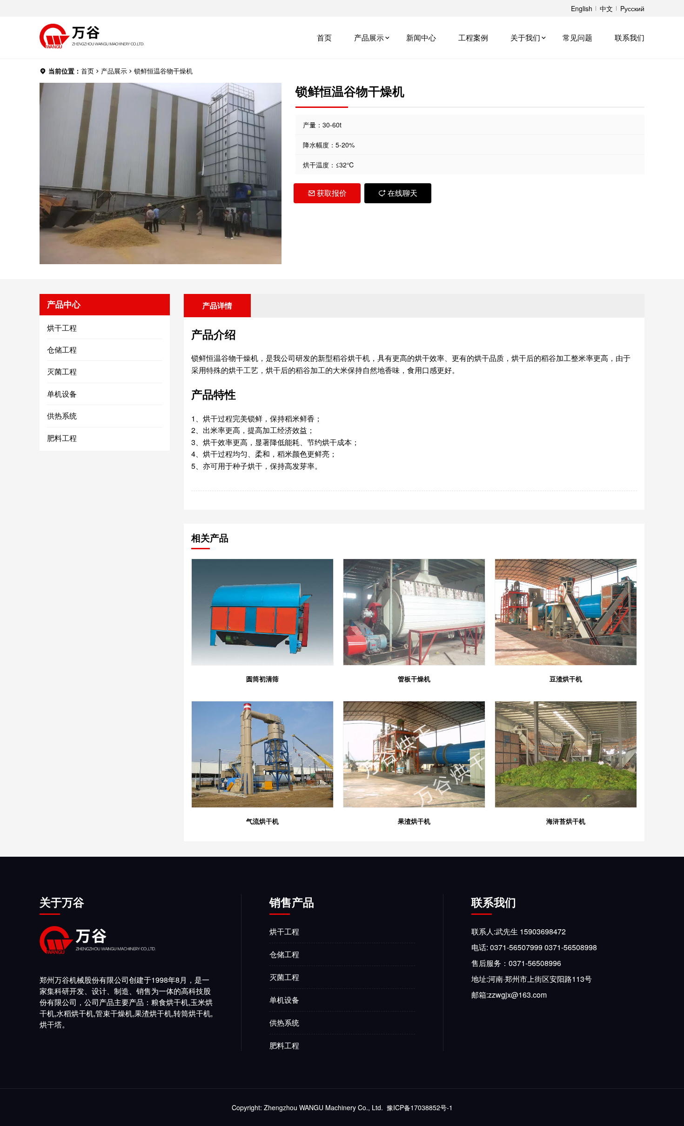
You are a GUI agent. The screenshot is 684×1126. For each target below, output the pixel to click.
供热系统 (62, 415)
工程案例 (473, 37)
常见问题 (577, 37)
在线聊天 (402, 192)
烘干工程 (62, 327)
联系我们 (629, 37)
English (581, 8)
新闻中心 (421, 37)
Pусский (632, 8)
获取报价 (332, 192)
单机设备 (62, 393)
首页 (324, 37)
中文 (606, 8)
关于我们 (525, 37)
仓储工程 (62, 349)
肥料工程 (62, 438)
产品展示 (369, 37)
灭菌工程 (62, 371)
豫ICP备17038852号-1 (420, 1107)
